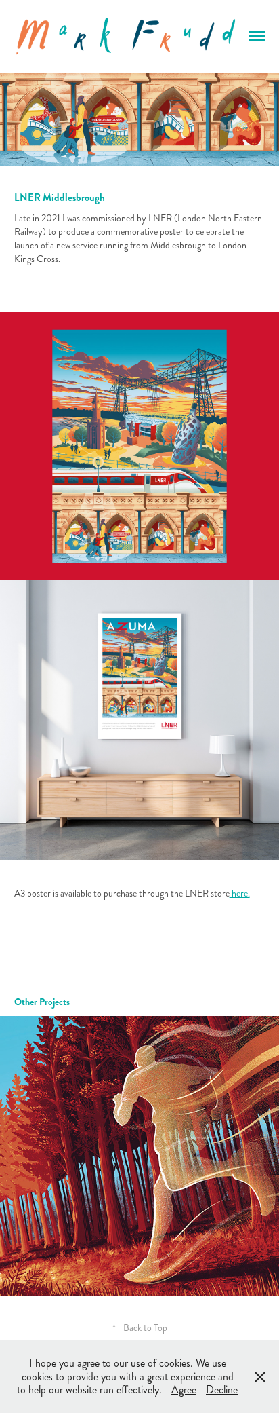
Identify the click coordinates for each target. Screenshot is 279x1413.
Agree (183, 1389)
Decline (222, 1389)
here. (240, 893)
